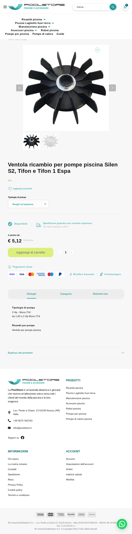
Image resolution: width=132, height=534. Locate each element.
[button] (34, 19)
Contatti (12, 469)
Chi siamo (13, 458)
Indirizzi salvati (74, 474)
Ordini (69, 469)
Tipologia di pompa (17, 197)
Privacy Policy (15, 484)
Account (70, 458)
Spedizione (14, 474)
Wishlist (70, 479)
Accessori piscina (75, 403)
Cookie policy (15, 490)
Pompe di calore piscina (79, 419)
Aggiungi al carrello (30, 252)
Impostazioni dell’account (79, 464)
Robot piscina (73, 408)
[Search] (112, 7)
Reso (11, 479)
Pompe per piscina (76, 413)
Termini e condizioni (18, 495)
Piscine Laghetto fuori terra (80, 393)
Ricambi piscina (74, 387)
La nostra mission (17, 464)
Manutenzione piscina (78, 398)
